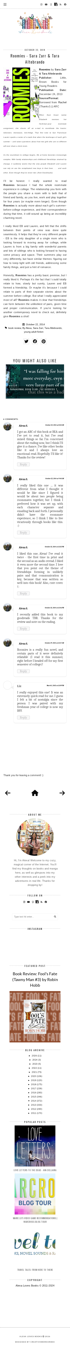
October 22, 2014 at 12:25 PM (54, 547)
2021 (35, 1072)
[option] (35, 381)
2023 (35, 1064)
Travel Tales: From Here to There (35, 1269)
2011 (34, 1113)
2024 (35, 1060)
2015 (34, 1097)
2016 (34, 1092)
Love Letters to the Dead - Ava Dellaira (35, 1170)
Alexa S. (23, 425)
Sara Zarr (38, 328)
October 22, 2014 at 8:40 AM (54, 425)
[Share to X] (26, 341)
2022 (35, 1068)
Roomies (44, 69)
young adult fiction (33, 332)
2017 (34, 1088)
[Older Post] (62, 793)
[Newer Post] (7, 793)
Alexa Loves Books (31, 1336)
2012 (34, 1109)
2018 (34, 1084)
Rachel (62, 102)
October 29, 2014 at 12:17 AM (54, 643)
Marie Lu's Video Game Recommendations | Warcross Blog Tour (35, 1219)
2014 (34, 1101)
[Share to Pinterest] (43, 341)
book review (14, 328)
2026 (35, 1056)
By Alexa (27, 328)
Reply (23, 464)
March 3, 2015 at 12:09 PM (55, 685)
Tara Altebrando (53, 328)
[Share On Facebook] (35, 341)
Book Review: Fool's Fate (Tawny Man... (35, 389)
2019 (34, 1080)
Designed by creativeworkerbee (35, 1342)
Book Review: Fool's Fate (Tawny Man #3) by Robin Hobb (35, 979)
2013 (34, 1105)
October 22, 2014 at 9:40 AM (54, 478)
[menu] (5, 4)
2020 (34, 1076)
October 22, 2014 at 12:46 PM (54, 608)
